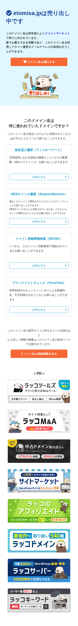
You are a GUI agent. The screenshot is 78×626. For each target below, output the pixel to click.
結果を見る (39, 176)
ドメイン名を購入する (41, 61)
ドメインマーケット (57, 33)
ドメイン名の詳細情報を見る (39, 353)
